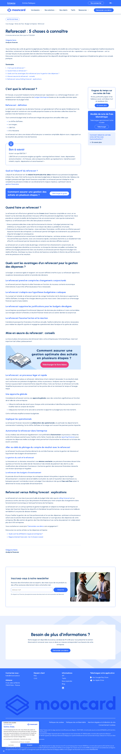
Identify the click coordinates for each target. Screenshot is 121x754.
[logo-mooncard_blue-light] (16, 10)
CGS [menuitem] (35, 678)
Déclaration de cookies (25, 739)
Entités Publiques (28, 3)
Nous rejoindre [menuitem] (67, 681)
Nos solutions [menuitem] (49, 10)
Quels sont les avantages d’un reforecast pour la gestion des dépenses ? (33, 73)
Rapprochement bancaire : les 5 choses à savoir (26, 537)
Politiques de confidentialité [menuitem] (76, 722)
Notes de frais (12, 19)
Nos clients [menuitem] (63, 10)
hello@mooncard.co (13, 676)
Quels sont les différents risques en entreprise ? (26, 534)
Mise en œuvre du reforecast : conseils (21, 76)
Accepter (29, 745)
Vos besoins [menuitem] (35, 10)
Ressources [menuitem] (83, 10)
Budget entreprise (31, 24)
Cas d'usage (10, 24)
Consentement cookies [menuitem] (107, 725)
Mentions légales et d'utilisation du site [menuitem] (101, 722)
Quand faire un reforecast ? (17, 71)
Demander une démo (103, 10)
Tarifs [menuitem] (73, 10)
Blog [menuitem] (63, 684)
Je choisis (11, 745)
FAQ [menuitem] (35, 676)
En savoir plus (102, 105)
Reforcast (41, 24)
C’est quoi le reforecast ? (16, 68)
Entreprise (11, 3)
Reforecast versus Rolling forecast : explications (24, 79)
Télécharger (101, 127)
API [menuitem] (63, 676)
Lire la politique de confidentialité (12, 739)
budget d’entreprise (41, 97)
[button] (4, 751)
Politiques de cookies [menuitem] (56, 722)
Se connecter (96, 3)
